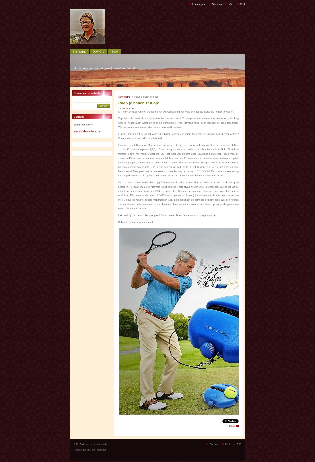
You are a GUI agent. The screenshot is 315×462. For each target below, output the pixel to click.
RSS (230, 4)
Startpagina (124, 96)
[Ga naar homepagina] (157, 27)
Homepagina (198, 4)
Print (242, 4)
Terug (232, 426)
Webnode (101, 450)
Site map (217, 4)
